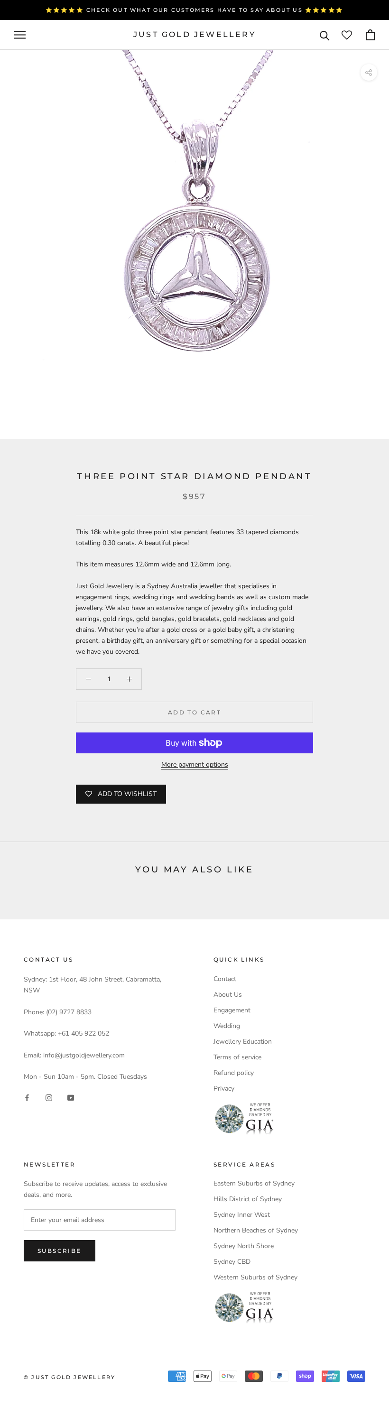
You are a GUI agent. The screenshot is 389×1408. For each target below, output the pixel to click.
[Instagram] (49, 1097)
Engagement (231, 1010)
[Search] (325, 35)
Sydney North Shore (243, 1246)
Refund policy (233, 1072)
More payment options (194, 764)
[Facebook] (27, 1097)
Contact (224, 978)
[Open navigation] (20, 35)
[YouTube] (70, 1097)
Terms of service (237, 1057)
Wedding (226, 1025)
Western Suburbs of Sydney (255, 1277)
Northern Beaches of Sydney (255, 1230)
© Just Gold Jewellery (69, 1377)
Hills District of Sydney (247, 1199)
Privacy (223, 1088)
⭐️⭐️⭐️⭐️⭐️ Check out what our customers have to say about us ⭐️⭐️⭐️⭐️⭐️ (194, 10)
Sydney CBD (231, 1261)
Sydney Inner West (241, 1214)
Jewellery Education (242, 1041)
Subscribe (59, 1250)
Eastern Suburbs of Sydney (254, 1183)
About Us (227, 994)
